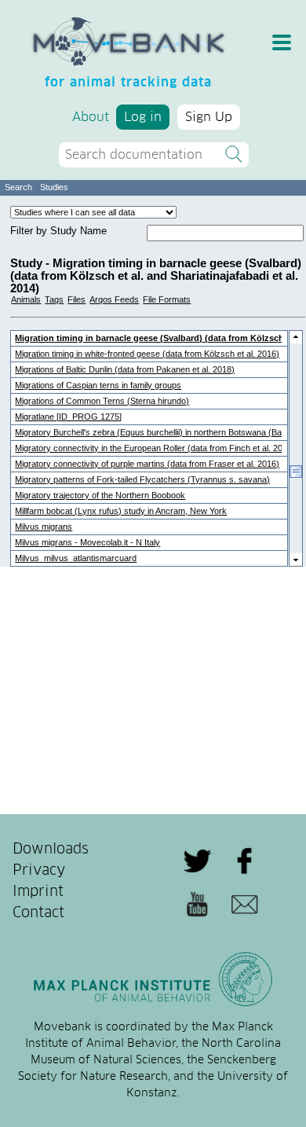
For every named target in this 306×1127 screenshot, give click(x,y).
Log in (143, 117)
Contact (38, 913)
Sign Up (208, 117)
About (90, 117)
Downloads (51, 849)
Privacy (39, 871)
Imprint (38, 892)
